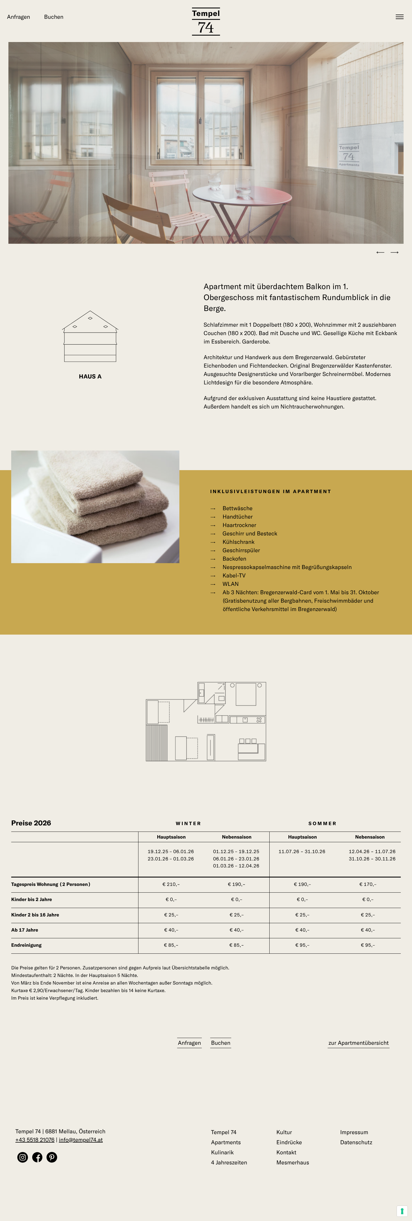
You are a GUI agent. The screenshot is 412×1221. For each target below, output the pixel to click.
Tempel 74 (224, 1132)
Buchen (53, 16)
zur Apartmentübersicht (358, 1042)
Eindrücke (289, 1142)
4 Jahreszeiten (229, 1162)
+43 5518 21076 (34, 1139)
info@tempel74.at (81, 1139)
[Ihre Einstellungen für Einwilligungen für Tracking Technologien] (402, 1211)
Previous (382, 253)
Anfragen (18, 16)
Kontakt (286, 1152)
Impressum (354, 1132)
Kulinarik (222, 1152)
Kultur (284, 1132)
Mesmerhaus (292, 1162)
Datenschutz (356, 1142)
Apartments (226, 1142)
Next (397, 253)
